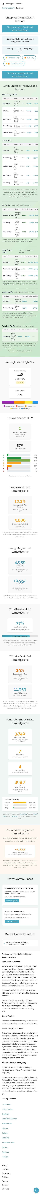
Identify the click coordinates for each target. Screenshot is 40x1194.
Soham (5, 1133)
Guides (5, 1169)
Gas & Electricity (14, 63)
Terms (5, 1181)
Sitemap (6, 1189)
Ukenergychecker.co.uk (14, 4)
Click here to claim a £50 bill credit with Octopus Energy (20, 28)
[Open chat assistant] (36, 1190)
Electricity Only (12, 58)
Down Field (6, 1105)
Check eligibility (11, 901)
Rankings (6, 1173)
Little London (7, 1109)
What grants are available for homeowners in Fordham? (17, 943)
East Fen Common (9, 1119)
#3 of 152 (14, 816)
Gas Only (29, 58)
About (5, 1165)
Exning (4, 1147)
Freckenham (7, 1124)
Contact (5, 1185)
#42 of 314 (23, 814)
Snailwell (5, 1114)
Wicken (5, 1157)
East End (5, 1138)
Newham (5, 1152)
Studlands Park (8, 1143)
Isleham (5, 1128)
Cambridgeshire (8, 8)
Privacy (5, 1177)
